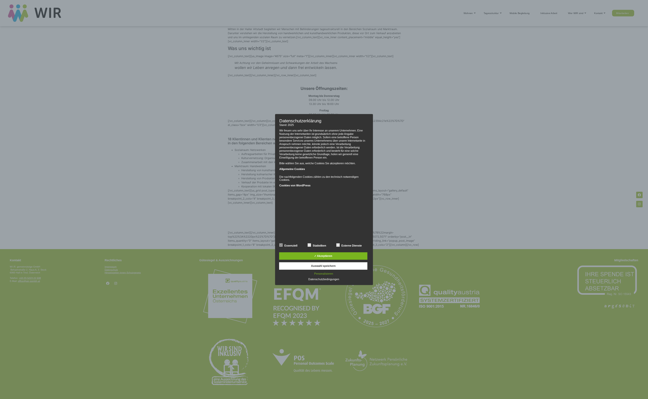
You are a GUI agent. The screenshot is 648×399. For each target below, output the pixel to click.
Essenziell (290, 245)
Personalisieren (323, 273)
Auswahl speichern (323, 265)
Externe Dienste (351, 245)
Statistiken (319, 245)
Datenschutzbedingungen (323, 279)
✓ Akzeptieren (323, 256)
